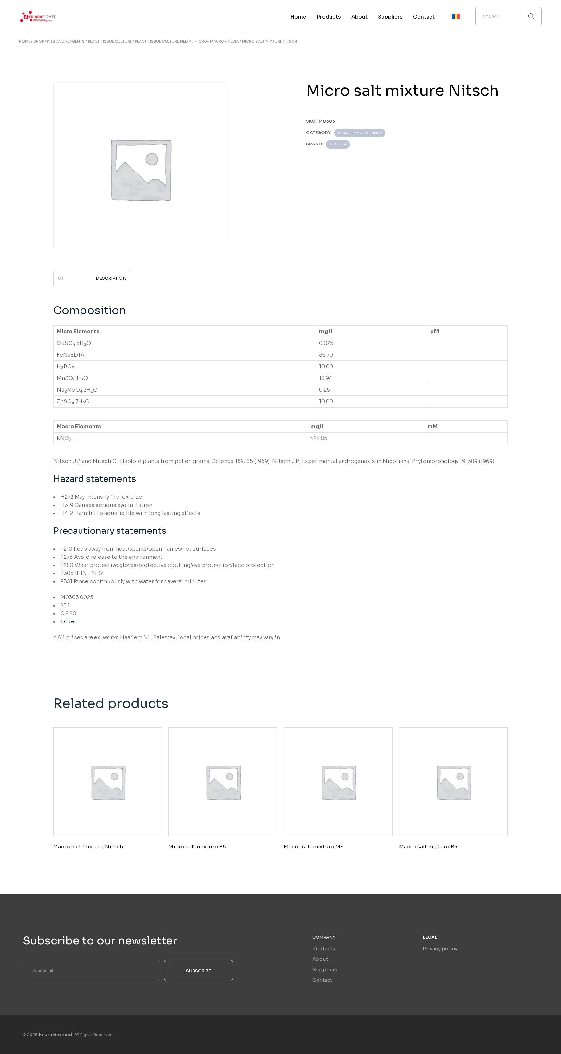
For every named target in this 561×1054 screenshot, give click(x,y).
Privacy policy (440, 949)
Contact (322, 980)
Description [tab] (111, 278)
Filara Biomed (55, 1034)
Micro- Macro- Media (360, 133)
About (320, 959)
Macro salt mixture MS (314, 846)
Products (323, 949)
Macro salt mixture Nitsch (88, 846)
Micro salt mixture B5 (197, 846)
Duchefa (338, 144)
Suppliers (324, 969)
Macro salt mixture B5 (428, 846)
